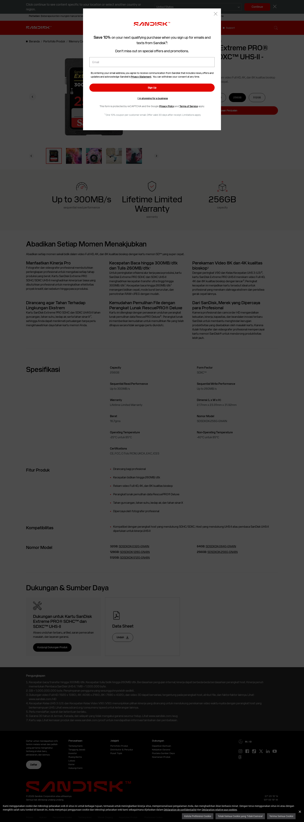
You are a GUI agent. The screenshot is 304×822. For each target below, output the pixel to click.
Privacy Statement (141, 76)
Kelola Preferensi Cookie (197, 816)
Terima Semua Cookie (281, 816)
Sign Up (152, 87)
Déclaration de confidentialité (180, 809)
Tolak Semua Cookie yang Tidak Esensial (240, 816)
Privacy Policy (166, 106)
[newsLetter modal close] (215, 14)
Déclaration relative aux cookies (219, 809)
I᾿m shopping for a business (153, 98)
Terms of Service (188, 106)
